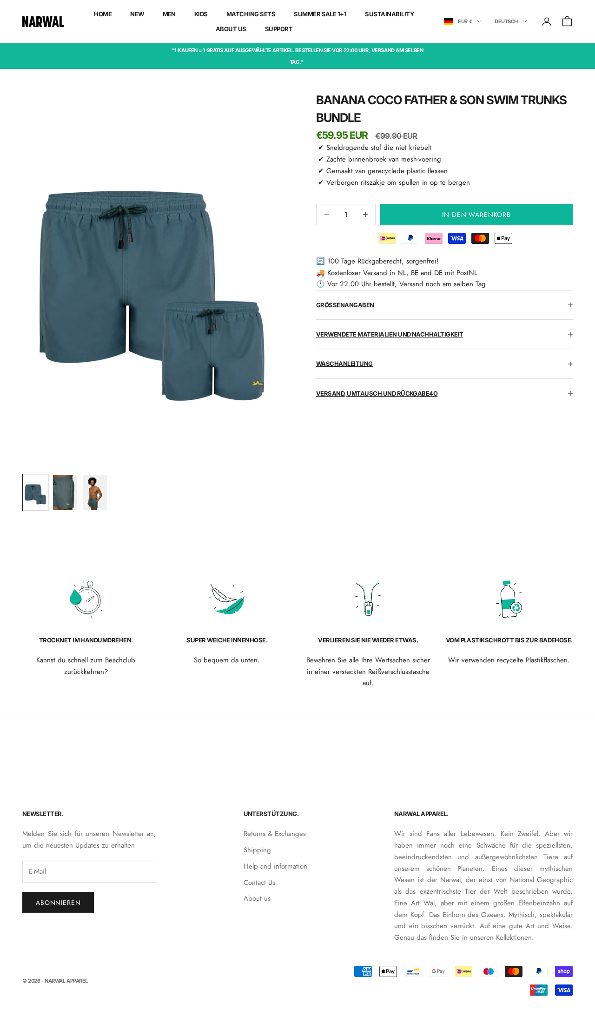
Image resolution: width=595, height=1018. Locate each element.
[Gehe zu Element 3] (95, 492)
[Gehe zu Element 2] (65, 492)
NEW (137, 14)
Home (103, 14)
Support (278, 29)
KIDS (201, 14)
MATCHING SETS (250, 14)
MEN (169, 14)
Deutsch (506, 21)
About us (257, 898)
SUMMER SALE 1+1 (320, 14)
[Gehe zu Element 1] (35, 492)
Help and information (275, 866)
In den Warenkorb (476, 214)
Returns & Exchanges (275, 834)
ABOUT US (231, 29)
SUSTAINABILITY (389, 14)
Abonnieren (58, 902)
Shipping (257, 850)
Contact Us (259, 882)
